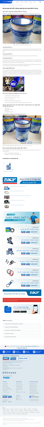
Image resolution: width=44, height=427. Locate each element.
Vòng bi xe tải (12, 410)
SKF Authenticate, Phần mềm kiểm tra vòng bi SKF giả (17, 186)
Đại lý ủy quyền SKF (5, 383)
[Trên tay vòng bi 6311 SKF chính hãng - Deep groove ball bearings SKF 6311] (7, 197)
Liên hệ (17, 390)
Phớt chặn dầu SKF (36, 410)
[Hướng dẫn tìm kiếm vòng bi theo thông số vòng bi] (7, 202)
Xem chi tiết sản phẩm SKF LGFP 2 (27, 145)
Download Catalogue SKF (6, 387)
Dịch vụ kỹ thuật (5, 390)
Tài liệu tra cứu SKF (5, 386)
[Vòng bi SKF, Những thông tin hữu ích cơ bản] (7, 207)
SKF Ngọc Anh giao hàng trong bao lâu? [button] (10, 336)
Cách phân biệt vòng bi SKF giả (34, 399)
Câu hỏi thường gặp (19, 386)
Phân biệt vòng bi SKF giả (32, 412)
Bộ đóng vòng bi (22, 412)
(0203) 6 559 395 (6, 369)
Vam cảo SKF (18, 412)
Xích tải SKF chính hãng (33, 390)
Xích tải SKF (8, 412)
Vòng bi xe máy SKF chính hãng (34, 393)
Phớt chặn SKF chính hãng (33, 389)
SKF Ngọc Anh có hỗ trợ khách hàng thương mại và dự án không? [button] (13, 323)
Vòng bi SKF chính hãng (33, 383)
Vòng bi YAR (4, 410)
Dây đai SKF (4, 412)
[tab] (22, 324)
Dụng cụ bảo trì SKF (31, 410)
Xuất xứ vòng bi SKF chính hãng (34, 400)
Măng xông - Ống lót (21, 410)
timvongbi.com (19, 396)
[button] (40, 2)
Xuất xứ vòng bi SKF (27, 412)
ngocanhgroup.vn (19, 399)
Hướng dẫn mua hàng (19, 387)
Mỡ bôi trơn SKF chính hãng (33, 386)
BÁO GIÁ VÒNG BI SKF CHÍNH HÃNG (13, 346)
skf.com (18, 398)
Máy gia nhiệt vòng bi (13, 412)
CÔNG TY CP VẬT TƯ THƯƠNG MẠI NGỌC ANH (22, 418)
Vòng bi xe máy (8, 410)
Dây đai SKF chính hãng (33, 387)
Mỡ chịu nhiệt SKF (26, 410)
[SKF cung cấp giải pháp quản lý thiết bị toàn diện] (7, 192)
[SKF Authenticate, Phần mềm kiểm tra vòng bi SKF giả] (7, 188)
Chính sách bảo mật (19, 383)
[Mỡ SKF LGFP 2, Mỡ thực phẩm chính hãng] (8, 166)
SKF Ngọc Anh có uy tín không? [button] (9, 333)
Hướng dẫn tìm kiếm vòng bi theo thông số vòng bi (17, 200)
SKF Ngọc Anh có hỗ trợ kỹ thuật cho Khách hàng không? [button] (12, 330)
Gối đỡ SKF (16, 410)
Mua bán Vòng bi (9, 418)
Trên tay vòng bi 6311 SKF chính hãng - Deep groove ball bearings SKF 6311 (20, 195)
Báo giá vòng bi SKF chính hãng (7, 389)
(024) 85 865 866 (6, 366)
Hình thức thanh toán (19, 389)
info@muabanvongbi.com (17, 362)
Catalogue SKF (38, 412)
